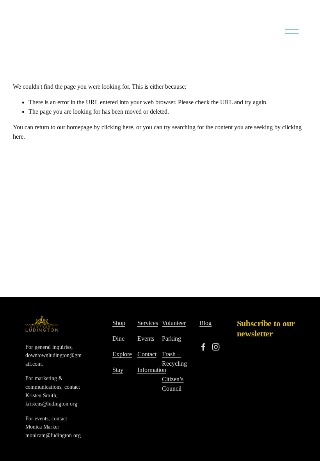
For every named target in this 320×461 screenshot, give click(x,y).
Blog (205, 323)
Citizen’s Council (172, 384)
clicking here (117, 127)
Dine (118, 338)
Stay (117, 369)
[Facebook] (203, 347)
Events (145, 338)
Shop (118, 323)
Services (147, 323)
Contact (146, 354)
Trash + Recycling (174, 359)
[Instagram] (216, 347)
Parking (171, 338)
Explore (122, 354)
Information (151, 369)
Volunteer (174, 323)
